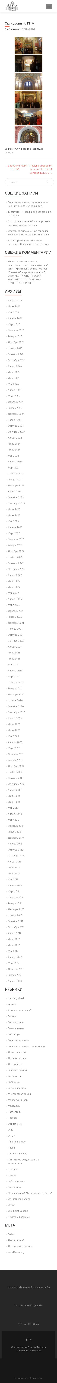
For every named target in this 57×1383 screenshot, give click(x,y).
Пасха (11, 1147)
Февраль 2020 (16, 754)
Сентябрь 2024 (16, 431)
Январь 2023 (15, 545)
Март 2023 (14, 533)
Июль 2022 (14, 580)
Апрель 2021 (15, 670)
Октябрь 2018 (15, 849)
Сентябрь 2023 (16, 503)
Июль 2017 (14, 939)
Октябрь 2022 (16, 563)
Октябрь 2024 (16, 425)
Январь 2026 (15, 336)
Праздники (14, 1169)
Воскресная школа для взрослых (26, 1046)
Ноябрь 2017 (15, 915)
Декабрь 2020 (16, 694)
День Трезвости (17, 1052)
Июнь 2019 (14, 801)
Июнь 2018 (14, 873)
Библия (12, 1016)
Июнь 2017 (14, 945)
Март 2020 (14, 748)
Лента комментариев (20, 1246)
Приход (12, 1175)
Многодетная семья (19, 1093)
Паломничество (17, 1141)
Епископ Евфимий (18, 1069)
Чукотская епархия (19, 1216)
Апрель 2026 (15, 318)
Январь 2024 (15, 479)
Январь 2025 (15, 407)
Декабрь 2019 (16, 766)
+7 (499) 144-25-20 (28, 1323)
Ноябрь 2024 (15, 419)
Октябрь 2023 (16, 497)
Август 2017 (14, 933)
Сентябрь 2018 (16, 855)
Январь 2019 (15, 831)
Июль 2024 (14, 443)
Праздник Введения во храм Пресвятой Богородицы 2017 (41, 169)
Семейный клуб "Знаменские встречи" (30, 1193)
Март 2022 (14, 604)
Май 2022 (13, 592)
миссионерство (17, 1087)
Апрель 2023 (15, 527)
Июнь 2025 (14, 377)
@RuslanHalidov (36, 1378)
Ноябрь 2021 (15, 628)
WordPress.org (16, 1252)
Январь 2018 (15, 903)
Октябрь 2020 (16, 706)
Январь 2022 (15, 616)
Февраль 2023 (16, 539)
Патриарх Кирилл (17, 1153)
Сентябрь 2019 (16, 783)
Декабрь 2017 (16, 909)
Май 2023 (13, 521)
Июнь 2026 (14, 306)
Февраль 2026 (16, 330)
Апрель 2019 (15, 813)
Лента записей (16, 1240)
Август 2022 (15, 575)
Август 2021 (14, 646)
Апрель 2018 (15, 885)
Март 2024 (14, 467)
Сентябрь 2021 (16, 640)
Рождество (14, 1186)
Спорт (11, 1204)
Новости (12, 1117)
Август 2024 (15, 437)
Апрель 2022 (15, 598)
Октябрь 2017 (15, 921)
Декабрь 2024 (16, 413)
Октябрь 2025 (16, 354)
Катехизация (15, 1076)
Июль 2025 (14, 372)
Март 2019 (13, 819)
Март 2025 (14, 395)
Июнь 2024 (14, 449)
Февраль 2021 (16, 682)
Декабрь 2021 (16, 622)
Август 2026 (15, 300)
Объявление (15, 1123)
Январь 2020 (15, 760)
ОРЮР (11, 1135)
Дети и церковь (17, 1058)
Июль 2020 (14, 724)
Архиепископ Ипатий (19, 1010)
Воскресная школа (18, 1040)
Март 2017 (13, 963)
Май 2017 (13, 951)
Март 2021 (13, 676)
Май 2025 (13, 384)
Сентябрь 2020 (16, 712)
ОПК (10, 1129)
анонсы (12, 1004)
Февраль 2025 (16, 401)
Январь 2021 (15, 688)
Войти (11, 1234)
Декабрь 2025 (16, 342)
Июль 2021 (14, 652)
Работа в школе (16, 1181)
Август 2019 (14, 789)
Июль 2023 (14, 509)
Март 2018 (13, 891)
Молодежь (14, 1105)
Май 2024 (13, 455)
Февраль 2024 (16, 473)
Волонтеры (14, 1034)
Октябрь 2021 (15, 634)
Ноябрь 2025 (15, 348)
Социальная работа (19, 1198)
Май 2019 (13, 807)
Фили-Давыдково (18, 1210)
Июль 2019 (14, 795)
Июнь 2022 (14, 587)
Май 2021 (13, 664)
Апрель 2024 (15, 461)
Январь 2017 (14, 974)
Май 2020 (13, 736)
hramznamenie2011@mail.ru (28, 1305)
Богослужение (16, 1022)
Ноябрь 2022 (15, 557)
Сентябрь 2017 (16, 927)
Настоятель (14, 1111)
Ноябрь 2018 (15, 843)
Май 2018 (13, 879)
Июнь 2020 (14, 730)
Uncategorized (16, 998)
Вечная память (16, 1028)
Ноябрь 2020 (15, 700)
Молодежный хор (18, 1099)
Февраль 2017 (15, 969)
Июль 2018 (14, 867)
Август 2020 (15, 718)
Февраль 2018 (16, 897)
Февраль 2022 (16, 610)
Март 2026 (14, 324)
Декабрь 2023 (16, 485)
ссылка (9, 152)
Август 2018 (14, 861)
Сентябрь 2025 (16, 360)
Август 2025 (15, 366)
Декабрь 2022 (16, 551)
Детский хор (15, 1064)
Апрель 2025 (15, 389)
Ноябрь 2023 (15, 491)
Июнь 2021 (14, 658)
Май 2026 (13, 312)
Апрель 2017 (15, 957)
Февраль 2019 (16, 825)
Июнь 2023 (14, 515)
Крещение (14, 1081)
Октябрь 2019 (15, 778)
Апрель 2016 (15, 980)
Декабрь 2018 (16, 837)
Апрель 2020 (15, 742)
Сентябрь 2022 (16, 569)
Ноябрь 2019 (15, 771)
